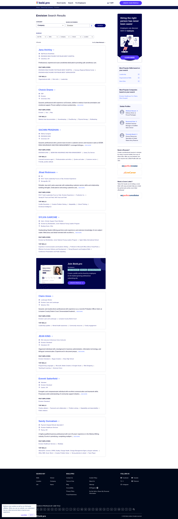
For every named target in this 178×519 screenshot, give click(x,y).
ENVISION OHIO (46, 136)
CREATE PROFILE (75, 283)
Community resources (76, 325)
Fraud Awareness (71, 494)
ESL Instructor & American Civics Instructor (53, 340)
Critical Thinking (82, 204)
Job (37, 484)
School (52, 478)
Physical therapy (83, 119)
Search (70, 3)
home (38, 7)
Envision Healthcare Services (49, 427)
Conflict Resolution (44, 204)
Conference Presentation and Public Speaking (52, 251)
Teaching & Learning (45, 368)
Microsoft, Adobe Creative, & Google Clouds (68, 365)
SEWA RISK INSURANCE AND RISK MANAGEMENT (66, 152)
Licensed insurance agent (46, 159)
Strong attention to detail (79, 453)
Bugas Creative (56, 359)
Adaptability (72, 204)
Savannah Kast (130, 121)
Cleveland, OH (45, 345)
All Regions (92, 488)
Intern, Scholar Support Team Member (52, 221)
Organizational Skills (125, 78)
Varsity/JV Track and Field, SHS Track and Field (53, 197)
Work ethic (55, 79)
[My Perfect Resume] (130, 166)
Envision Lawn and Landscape (50, 302)
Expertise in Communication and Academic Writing (53, 246)
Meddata (60, 444)
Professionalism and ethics (64, 159)
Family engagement (90, 325)
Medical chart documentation (47, 119)
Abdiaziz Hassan (131, 111)
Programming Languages (46, 365)
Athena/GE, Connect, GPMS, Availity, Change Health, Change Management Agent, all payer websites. (68, 450)
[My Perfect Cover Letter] (130, 195)
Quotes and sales (79, 159)
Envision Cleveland (46, 342)
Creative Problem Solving (59, 204)
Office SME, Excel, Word (46, 453)
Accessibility (69, 488)
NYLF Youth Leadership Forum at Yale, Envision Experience (58, 178)
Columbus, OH (45, 58)
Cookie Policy (93, 478)
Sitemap (91, 484)
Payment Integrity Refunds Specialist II (52, 425)
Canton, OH (44, 387)
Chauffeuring (72, 119)
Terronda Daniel (131, 134)
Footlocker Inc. (80, 195)
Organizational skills (44, 79)
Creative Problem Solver (62, 453)
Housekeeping (62, 119)
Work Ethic (122, 81)
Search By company (47, 7)
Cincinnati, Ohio (45, 98)
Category (39, 21)
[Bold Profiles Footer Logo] (41, 516)
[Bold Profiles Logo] (43, 3)
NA (42, 176)
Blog (67, 484)
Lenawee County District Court (68, 319)
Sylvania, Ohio (45, 305)
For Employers (80, 3)
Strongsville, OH (45, 181)
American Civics (57, 368)
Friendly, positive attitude (46, 161)
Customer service (91, 159)
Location (38, 481)
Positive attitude (43, 408)
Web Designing (88, 365)
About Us (92, 481)
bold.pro (130, 31)
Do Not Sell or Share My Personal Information (99, 492)
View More (80, 105)
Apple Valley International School (89, 240)
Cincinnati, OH (45, 138)
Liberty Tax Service (89, 152)
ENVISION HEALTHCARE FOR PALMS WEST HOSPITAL (57, 56)
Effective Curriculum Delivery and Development (52, 249)
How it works (61, 3)
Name (52, 484)
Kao (47, 112)
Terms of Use (70, 481)
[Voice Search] (92, 25)
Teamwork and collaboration (58, 408)
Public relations (43, 410)
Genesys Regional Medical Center (84, 70)
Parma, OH (44, 430)
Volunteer (43, 382)
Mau (51, 112)
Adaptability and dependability (89, 408)
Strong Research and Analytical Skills (79, 249)
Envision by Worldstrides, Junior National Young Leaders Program (60, 223)
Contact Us (69, 478)
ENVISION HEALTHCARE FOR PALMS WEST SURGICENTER (57, 72)
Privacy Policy (70, 491)
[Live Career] (130, 172)
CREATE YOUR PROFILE (130, 3)
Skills (37, 478)
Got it (31, 515)
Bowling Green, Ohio (47, 226)
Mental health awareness (60, 325)
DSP (42, 93)
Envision (43, 96)
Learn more (130, 57)
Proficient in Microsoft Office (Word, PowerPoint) (84, 246)
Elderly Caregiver (46, 133)
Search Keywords (72, 22)
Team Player (92, 453)
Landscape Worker (46, 300)
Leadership (64, 79)
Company (53, 481)
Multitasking (93, 119)
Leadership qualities (44, 325)
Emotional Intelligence (45, 206)
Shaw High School (68, 359)
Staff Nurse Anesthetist (47, 53)
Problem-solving (73, 408)
